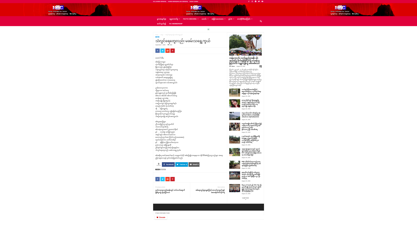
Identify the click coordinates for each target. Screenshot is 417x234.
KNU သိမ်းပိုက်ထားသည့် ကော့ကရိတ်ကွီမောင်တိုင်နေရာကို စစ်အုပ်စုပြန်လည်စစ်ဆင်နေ (251, 163)
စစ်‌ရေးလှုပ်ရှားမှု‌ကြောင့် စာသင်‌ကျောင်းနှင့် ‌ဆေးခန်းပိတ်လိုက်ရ (210, 191)
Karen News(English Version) (178, 1)
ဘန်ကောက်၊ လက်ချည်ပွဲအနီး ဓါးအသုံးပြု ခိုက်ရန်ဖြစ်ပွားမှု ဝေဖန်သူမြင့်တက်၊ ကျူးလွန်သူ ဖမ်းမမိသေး (244, 60)
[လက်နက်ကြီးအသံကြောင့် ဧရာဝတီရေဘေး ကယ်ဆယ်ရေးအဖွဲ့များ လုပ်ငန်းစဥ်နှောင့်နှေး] (234, 93)
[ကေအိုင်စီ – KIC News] (208, 9)
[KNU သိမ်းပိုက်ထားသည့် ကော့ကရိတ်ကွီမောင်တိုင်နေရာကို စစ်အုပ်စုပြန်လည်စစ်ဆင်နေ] (234, 165)
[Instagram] (252, 1)
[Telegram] (255, 1)
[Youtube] (262, 1)
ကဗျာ (161, 34)
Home (156, 34)
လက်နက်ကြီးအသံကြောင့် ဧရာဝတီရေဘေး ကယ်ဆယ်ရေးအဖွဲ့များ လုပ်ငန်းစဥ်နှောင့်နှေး (251, 91)
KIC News (232, 66)
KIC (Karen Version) (159, 1)
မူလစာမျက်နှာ (161, 19)
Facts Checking (190, 19)
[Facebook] (249, 1)
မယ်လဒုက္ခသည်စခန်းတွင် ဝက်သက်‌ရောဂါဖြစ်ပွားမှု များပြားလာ (170, 191)
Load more (245, 198)
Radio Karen (194, 1)
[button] (260, 21)
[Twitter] (259, 1)
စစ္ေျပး (163, 169)
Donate (162, 217)
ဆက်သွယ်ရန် (161, 24)
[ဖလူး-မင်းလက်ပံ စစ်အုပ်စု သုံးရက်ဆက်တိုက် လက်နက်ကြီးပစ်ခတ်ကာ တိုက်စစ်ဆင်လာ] (234, 116)
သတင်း (231, 54)
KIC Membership (175, 24)
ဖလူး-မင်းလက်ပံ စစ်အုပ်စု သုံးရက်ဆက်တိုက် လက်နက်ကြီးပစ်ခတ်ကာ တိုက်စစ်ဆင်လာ (251, 115)
